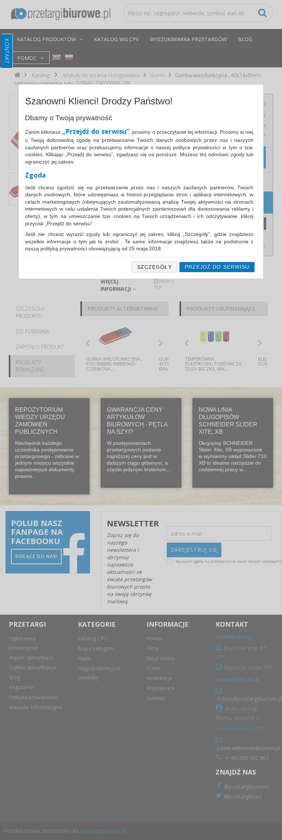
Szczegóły (154, 267)
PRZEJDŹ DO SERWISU (217, 267)
